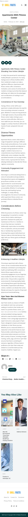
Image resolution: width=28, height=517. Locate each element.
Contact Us (14, 497)
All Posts (12, 369)
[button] (22, 5)
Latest (4, 429)
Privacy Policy (8, 501)
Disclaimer (21, 497)
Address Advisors (21, 431)
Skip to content (4, 1)
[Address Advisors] (21, 412)
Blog (18, 429)
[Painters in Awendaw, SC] (7, 457)
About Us (6, 497)
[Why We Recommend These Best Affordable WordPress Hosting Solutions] (7, 412)
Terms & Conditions (18, 501)
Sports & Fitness (14, 12)
